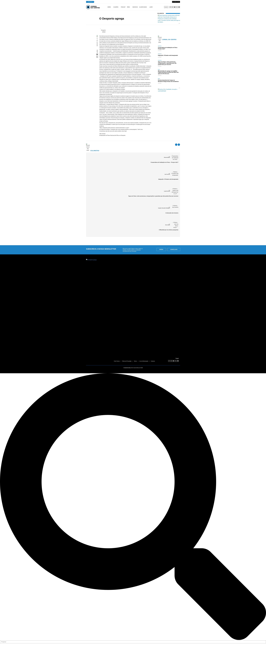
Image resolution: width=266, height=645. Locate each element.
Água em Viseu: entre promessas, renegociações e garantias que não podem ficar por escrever (153, 196)
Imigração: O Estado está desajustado (168, 179)
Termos (135, 361)
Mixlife (141, 367)
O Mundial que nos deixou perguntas (168, 229)
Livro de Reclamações (143, 361)
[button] (97, 54)
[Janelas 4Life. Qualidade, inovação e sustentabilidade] (169, 91)
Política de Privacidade (126, 361)
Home (116, 16)
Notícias (119, 16)
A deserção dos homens (171, 213)
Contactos (153, 361)
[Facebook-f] (170, 7)
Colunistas (124, 16)
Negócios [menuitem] (135, 7)
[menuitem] (110, 7)
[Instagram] (172, 7)
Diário (159, 69)
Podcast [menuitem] (123, 7)
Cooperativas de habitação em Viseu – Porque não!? (164, 162)
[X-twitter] (177, 7)
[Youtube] (175, 7)
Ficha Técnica (117, 361)
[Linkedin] (179, 7)
